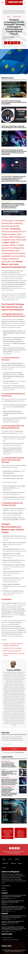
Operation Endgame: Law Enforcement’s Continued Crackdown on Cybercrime (20, 833)
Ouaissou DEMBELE (10, 37)
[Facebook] (5, 42)
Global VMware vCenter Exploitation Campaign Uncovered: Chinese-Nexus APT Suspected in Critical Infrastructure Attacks (13, 206)
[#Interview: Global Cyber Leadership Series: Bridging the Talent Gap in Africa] (14, 115)
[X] (9, 42)
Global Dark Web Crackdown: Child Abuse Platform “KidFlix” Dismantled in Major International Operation (7, 834)
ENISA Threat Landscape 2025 (12, 651)
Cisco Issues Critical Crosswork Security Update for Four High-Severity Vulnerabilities (13, 102)
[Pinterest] (12, 42)
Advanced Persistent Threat (8, 174)
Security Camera (5, 148)
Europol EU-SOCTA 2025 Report (12, 648)
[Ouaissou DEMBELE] (14, 664)
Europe (10, 10)
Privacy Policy (20, 752)
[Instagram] (13, 848)
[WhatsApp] (15, 42)
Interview (3, 124)
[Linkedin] (18, 42)
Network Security (5, 99)
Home (5, 10)
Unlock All (14, 749)
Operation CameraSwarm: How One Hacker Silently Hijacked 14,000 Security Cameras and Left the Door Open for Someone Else (14, 152)
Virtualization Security (6, 201)
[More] (22, 42)
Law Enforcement (17, 16)
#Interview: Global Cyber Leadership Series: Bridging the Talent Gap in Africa (13, 126)
